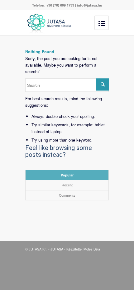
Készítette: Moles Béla (83, 248)
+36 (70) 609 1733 (60, 5)
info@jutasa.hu (89, 5)
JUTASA (56, 248)
